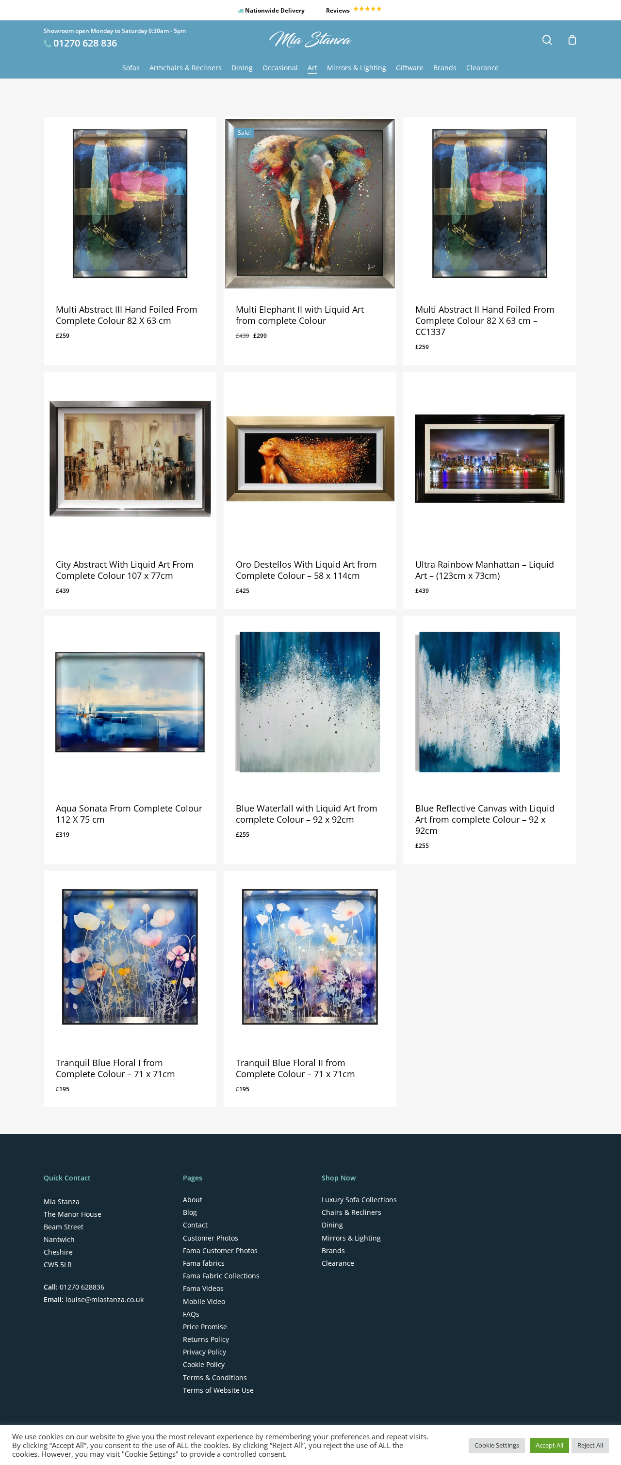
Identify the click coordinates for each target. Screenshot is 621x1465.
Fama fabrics (204, 1263)
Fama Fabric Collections (221, 1276)
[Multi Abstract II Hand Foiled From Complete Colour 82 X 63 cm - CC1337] (489, 203)
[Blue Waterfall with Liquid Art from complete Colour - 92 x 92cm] (310, 702)
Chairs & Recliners (351, 1212)
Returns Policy (206, 1339)
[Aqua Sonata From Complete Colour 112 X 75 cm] (130, 702)
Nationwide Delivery (274, 10)
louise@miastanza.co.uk (104, 1299)
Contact (195, 1225)
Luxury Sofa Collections (359, 1199)
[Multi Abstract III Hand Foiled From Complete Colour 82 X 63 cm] (130, 203)
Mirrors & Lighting (351, 1238)
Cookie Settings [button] (496, 1445)
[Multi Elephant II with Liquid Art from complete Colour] (310, 203)
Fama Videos (203, 1288)
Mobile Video (204, 1301)
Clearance (338, 1263)
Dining (332, 1225)
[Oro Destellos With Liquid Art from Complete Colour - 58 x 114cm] (310, 458)
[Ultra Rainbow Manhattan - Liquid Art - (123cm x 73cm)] (489, 458)
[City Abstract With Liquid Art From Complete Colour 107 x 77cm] (130, 458)
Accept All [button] (549, 1445)
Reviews (338, 10)
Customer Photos (210, 1238)
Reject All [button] (590, 1445)
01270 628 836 (85, 42)
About (192, 1199)
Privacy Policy (204, 1352)
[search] (547, 40)
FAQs (191, 1314)
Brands (333, 1250)
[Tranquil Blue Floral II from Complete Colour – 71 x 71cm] (310, 957)
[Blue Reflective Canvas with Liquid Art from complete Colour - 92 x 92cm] (489, 702)
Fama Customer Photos (220, 1250)
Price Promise (205, 1326)
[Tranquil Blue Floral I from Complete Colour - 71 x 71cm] (130, 957)
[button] (92, 354)
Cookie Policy (204, 1364)
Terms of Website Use (218, 1390)
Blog (190, 1212)
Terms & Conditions (215, 1377)
